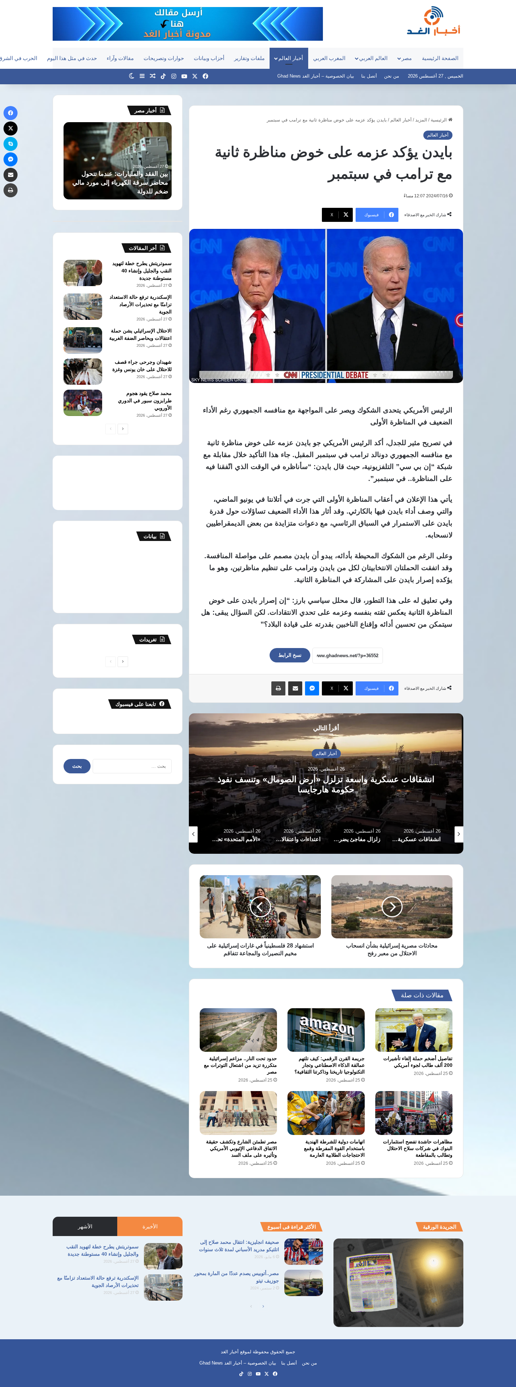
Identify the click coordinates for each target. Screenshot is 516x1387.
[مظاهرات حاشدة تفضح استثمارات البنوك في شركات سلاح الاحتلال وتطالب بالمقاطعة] (413, 1113)
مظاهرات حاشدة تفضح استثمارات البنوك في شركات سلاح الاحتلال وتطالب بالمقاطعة (417, 1148)
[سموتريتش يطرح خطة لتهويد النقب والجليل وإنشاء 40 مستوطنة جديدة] (83, 273)
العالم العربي (373, 58)
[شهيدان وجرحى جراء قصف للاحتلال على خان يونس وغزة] (83, 371)
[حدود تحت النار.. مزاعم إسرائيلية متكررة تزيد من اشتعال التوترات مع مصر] (238, 1030)
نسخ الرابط (290, 655)
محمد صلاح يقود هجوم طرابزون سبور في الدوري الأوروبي (145, 400)
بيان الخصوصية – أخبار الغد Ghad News (315, 76)
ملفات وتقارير (249, 58)
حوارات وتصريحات (164, 58)
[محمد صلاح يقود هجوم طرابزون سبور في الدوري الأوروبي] (83, 403)
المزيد (421, 120)
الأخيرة (150, 1226)
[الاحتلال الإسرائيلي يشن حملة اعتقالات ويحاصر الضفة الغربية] (83, 340)
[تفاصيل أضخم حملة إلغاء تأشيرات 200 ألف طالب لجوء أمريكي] (413, 1030)
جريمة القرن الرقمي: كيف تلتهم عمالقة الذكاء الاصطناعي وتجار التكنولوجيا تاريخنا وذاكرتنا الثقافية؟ (330, 1065)
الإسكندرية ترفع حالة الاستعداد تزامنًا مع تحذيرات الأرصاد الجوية (141, 304)
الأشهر (85, 1226)
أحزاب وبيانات (209, 58)
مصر (407, 58)
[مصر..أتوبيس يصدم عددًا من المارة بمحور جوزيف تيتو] (303, 1283)
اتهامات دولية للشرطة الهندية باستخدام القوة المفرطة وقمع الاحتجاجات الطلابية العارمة (334, 1148)
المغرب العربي (329, 58)
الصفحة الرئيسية (440, 58)
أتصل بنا (369, 76)
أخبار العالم (290, 58)
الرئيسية (439, 120)
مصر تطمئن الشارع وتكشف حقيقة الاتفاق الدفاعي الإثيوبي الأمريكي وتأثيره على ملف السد (241, 1148)
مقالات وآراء (120, 58)
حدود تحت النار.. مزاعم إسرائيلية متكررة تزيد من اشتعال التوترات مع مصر (240, 1065)
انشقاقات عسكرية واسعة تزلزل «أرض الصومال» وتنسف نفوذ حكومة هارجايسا (326, 784)
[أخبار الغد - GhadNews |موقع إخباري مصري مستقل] (433, 21)
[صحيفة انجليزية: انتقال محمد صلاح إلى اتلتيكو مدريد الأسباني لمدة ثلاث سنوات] (303, 1252)
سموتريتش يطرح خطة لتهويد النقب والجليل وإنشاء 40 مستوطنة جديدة (142, 270)
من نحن (391, 76)
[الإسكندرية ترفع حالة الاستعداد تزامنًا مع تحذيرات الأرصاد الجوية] (83, 306)
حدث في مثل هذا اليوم (72, 58)
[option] (326, 783)
